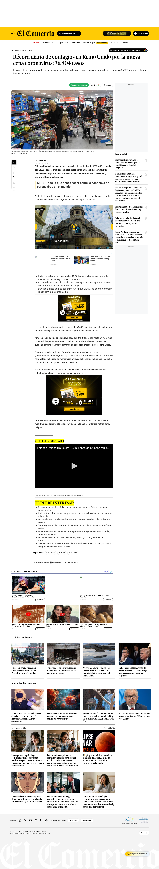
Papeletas (125, 43)
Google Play (87, 812)
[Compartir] (14, 162)
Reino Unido (73, 545)
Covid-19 (62, 545)
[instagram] (30, 812)
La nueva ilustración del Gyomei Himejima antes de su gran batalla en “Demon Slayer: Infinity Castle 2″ (26, 792)
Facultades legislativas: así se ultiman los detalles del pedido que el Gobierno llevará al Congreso (127, 163)
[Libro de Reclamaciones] (144, 812)
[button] (74, 458)
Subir (142, 825)
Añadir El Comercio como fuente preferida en (128, 50)
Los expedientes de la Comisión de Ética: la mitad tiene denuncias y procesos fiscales (129, 209)
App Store (73, 812)
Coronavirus (50, 545)
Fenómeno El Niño (48, 43)
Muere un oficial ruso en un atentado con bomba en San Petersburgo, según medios (24, 663)
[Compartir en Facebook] (14, 172)
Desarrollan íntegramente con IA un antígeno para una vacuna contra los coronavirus (62, 708)
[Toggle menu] (12, 33)
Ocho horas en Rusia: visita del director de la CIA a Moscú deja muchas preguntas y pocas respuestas (127, 222)
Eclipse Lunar (63, 43)
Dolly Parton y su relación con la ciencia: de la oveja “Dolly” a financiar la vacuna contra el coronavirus (26, 709)
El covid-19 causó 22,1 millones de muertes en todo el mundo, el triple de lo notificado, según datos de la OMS (99, 709)
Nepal (92, 43)
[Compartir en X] (14, 177)
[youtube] (36, 812)
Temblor (85, 43)
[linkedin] (41, 812)
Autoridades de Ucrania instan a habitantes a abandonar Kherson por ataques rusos (62, 663)
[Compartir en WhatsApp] (14, 167)
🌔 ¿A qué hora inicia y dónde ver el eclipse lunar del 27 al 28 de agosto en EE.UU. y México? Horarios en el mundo (98, 751)
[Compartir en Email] (14, 182)
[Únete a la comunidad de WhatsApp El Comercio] (79, 85)
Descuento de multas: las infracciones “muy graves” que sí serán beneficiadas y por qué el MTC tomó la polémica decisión (128, 177)
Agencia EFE (42, 161)
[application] (74, 459)
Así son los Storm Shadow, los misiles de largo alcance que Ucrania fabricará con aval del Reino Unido (96, 664)
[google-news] (46, 812)
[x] (25, 812)
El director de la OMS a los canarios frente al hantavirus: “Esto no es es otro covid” (135, 708)
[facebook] (20, 812)
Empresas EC (102, 43)
